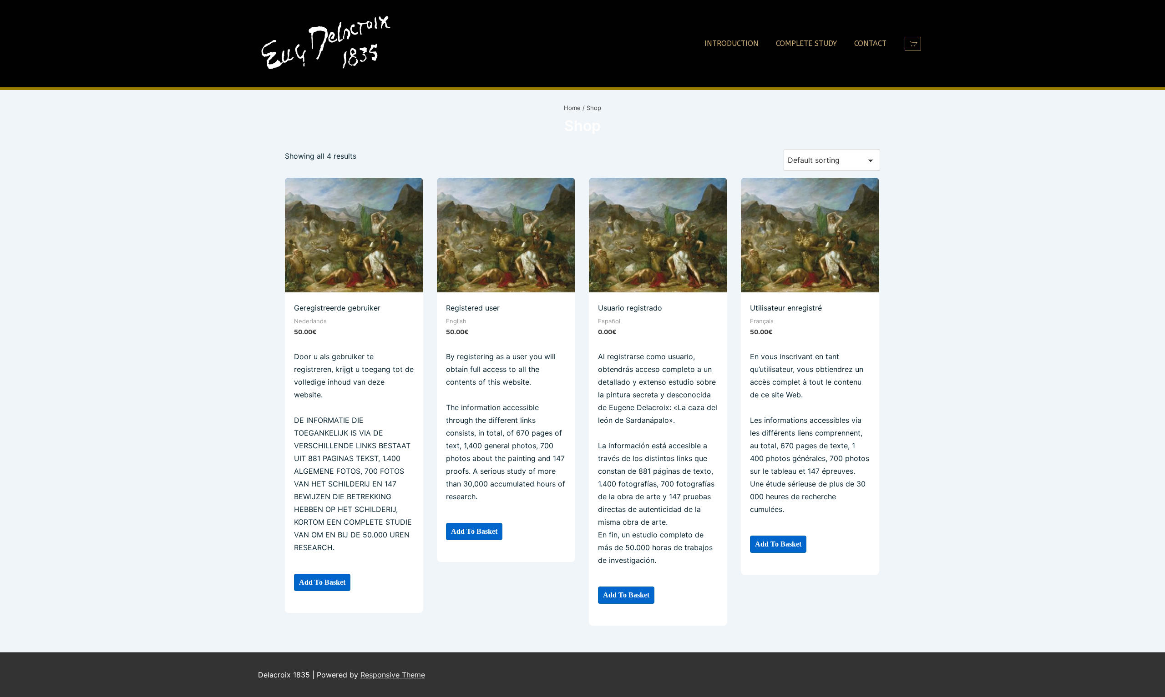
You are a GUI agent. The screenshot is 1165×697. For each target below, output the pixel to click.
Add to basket (322, 582)
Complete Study (806, 43)
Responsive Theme (392, 674)
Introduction (731, 43)
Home (572, 107)
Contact (870, 43)
